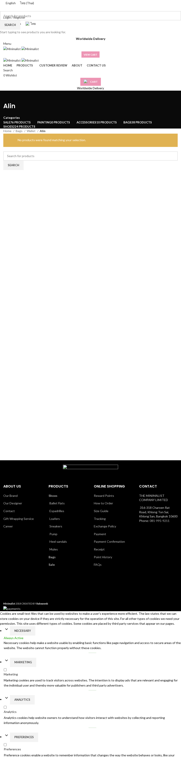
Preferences (24, 737)
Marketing (23, 662)
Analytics (22, 699)
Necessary (22, 630)
